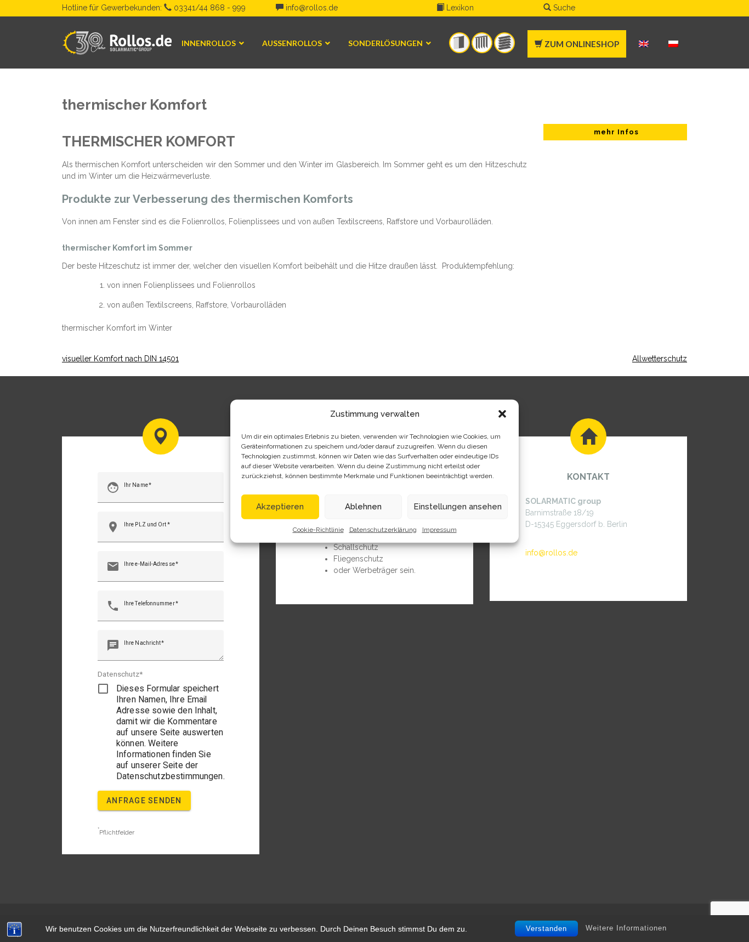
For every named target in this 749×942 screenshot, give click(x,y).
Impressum (439, 529)
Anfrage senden (144, 800)
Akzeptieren (280, 507)
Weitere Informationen (626, 928)
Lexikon (459, 7)
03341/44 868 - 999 (209, 7)
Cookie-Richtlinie (318, 529)
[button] (502, 413)
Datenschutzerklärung (383, 529)
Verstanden (546, 928)
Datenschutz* (120, 673)
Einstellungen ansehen (457, 507)
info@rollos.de (310, 7)
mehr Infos (615, 132)
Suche (563, 7)
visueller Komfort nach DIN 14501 (120, 358)
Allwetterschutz (659, 358)
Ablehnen (363, 507)
